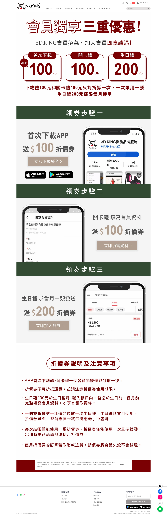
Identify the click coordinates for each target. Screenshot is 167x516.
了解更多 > (40, 466)
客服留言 (96, 499)
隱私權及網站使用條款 (68, 502)
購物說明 (96, 495)
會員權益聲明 (97, 502)
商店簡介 (64, 499)
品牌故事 (64, 495)
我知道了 (123, 464)
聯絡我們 (96, 505)
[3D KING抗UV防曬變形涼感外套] (29, 6)
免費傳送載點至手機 (138, 502)
